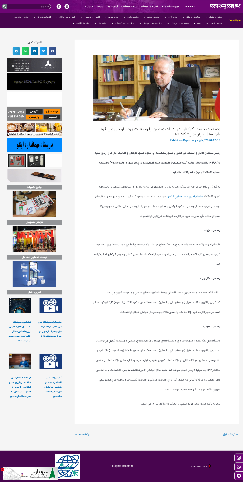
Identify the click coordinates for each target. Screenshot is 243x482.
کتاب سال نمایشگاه (149, 6)
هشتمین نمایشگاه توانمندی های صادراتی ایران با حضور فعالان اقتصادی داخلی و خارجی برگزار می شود (19, 331)
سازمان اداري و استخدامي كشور (185, 196)
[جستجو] (4, 6)
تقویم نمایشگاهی (172, 6)
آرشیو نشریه (113, 6)
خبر (201, 140)
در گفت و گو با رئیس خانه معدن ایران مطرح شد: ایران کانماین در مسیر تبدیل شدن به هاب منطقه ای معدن (20, 387)
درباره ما (100, 6)
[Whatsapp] (238, 466)
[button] (52, 51)
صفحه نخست (189, 6)
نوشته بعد (82, 434)
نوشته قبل (231, 434)
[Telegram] (238, 475)
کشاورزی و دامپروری (92, 17)
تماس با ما (89, 6)
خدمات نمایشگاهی (129, 6)
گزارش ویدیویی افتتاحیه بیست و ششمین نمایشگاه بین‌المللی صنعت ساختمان (53, 387)
